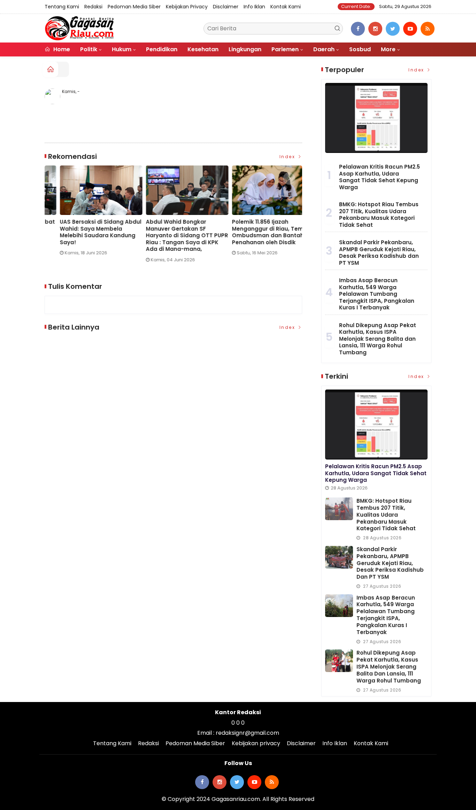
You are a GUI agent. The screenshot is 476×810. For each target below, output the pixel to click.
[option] (88, 216)
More (388, 49)
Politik (88, 49)
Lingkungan (245, 49)
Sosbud (360, 49)
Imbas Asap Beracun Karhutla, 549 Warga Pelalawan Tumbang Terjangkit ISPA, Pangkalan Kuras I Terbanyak (376, 294)
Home (61, 49)
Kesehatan (202, 49)
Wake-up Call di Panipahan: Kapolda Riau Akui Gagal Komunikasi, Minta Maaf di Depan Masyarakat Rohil (256, 232)
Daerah (324, 49)
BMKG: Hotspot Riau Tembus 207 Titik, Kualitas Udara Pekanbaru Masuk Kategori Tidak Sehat (379, 215)
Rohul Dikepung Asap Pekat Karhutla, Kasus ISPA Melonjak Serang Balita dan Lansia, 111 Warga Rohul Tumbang (377, 339)
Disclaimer (225, 6)
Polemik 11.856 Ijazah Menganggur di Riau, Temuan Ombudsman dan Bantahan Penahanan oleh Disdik (172, 232)
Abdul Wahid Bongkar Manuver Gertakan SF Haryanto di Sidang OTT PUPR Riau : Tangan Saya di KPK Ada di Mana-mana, (86, 235)
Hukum (121, 49)
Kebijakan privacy (187, 6)
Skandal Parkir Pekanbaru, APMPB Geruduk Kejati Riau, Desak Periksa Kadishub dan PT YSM (379, 253)
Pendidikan (161, 49)
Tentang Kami (62, 6)
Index (288, 157)
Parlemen (285, 49)
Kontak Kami (285, 6)
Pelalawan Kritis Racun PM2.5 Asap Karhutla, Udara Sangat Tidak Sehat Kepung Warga (379, 177)
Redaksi (93, 6)
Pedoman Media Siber (134, 6)
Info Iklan (254, 6)
